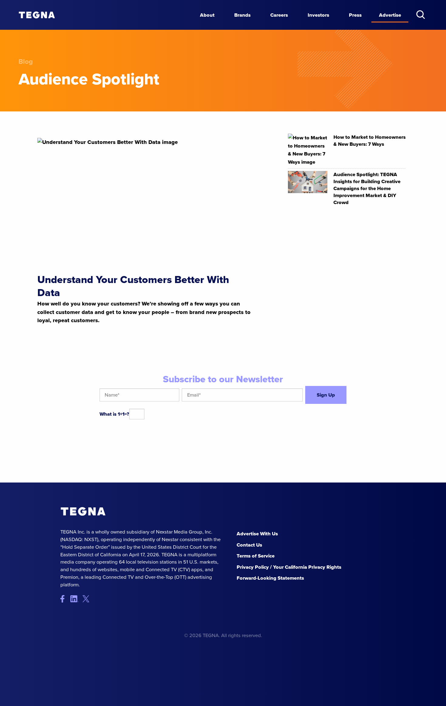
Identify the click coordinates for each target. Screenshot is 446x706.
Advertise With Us (257, 533)
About (207, 15)
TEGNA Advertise (83, 511)
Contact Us (249, 544)
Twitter (88, 599)
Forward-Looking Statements (270, 578)
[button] (420, 14)
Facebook (65, 599)
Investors (318, 15)
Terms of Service (256, 555)
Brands (242, 15)
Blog (26, 61)
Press (355, 15)
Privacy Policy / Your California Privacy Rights (289, 567)
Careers (279, 15)
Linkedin (76, 599)
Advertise (390, 15)
